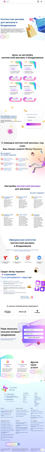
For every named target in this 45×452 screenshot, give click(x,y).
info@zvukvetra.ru (9, 399)
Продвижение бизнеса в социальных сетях (37, 413)
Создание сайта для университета (21, 414)
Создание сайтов (37, 398)
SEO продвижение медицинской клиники (7, 434)
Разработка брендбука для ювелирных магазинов (22, 433)
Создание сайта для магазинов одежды (22, 411)
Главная (24, 396)
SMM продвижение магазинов (35, 415)
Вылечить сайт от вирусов (35, 424)
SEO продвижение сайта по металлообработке (5, 432)
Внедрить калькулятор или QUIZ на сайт (37, 430)
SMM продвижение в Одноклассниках (37, 411)
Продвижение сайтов (37, 399)
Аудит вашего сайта (37, 397)
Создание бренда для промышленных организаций (22, 425)
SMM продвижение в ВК (34, 410)
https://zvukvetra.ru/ (18, 450)
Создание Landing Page (19, 416)
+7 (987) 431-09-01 (10, 394)
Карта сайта (25, 402)
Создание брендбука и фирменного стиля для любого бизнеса (21, 423)
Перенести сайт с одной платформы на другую (37, 428)
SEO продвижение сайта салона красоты (7, 430)
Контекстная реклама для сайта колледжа (6, 415)
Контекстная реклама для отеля (6, 413)
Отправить (34, 124)
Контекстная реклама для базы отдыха (7, 417)
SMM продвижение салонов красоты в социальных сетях (37, 417)
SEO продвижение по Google (5, 422)
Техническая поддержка (22, 364)
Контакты (24, 399)
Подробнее (5, 36)
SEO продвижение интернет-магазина (7, 425)
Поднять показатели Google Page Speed (37, 422)
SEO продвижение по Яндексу (6, 424)
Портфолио (25, 397)
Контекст (35, 402)
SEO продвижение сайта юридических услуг (7, 438)
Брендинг (36, 396)
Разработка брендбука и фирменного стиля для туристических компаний (22, 428)
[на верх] (2, 450)
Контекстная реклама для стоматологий (7, 410)
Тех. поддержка (36, 403)
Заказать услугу (15, 78)
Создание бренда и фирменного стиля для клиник (22, 430)
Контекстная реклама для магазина (6, 411)
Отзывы (24, 398)
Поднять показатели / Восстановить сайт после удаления (37, 426)
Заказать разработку (7, 375)
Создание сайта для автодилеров (21, 410)
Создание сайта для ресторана (21, 413)
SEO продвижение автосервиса (6, 427)
